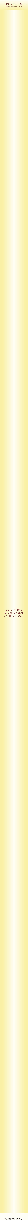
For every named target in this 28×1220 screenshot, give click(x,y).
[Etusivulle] (14, 6)
